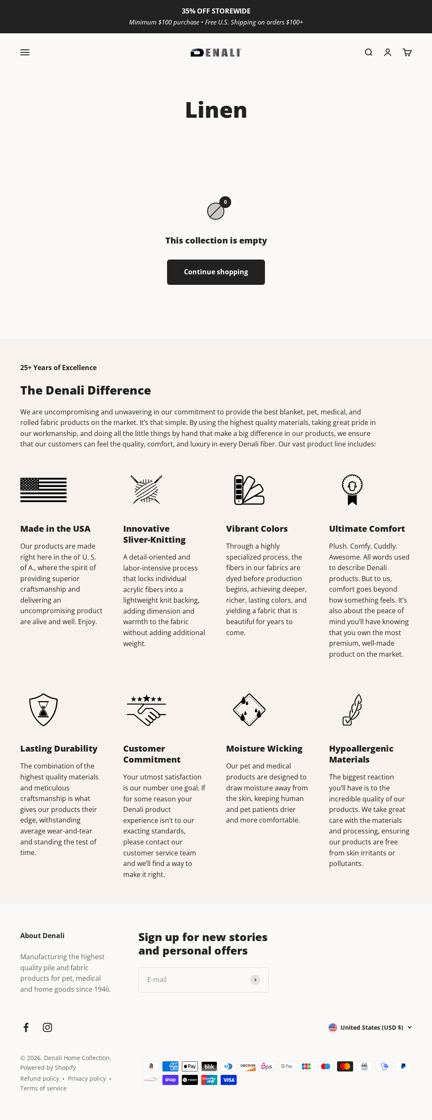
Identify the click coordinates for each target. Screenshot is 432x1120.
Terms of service (43, 1088)
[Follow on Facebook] (26, 1027)
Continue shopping (216, 271)
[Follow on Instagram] (47, 1027)
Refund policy (39, 1078)
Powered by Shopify (48, 1067)
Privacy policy (87, 1078)
